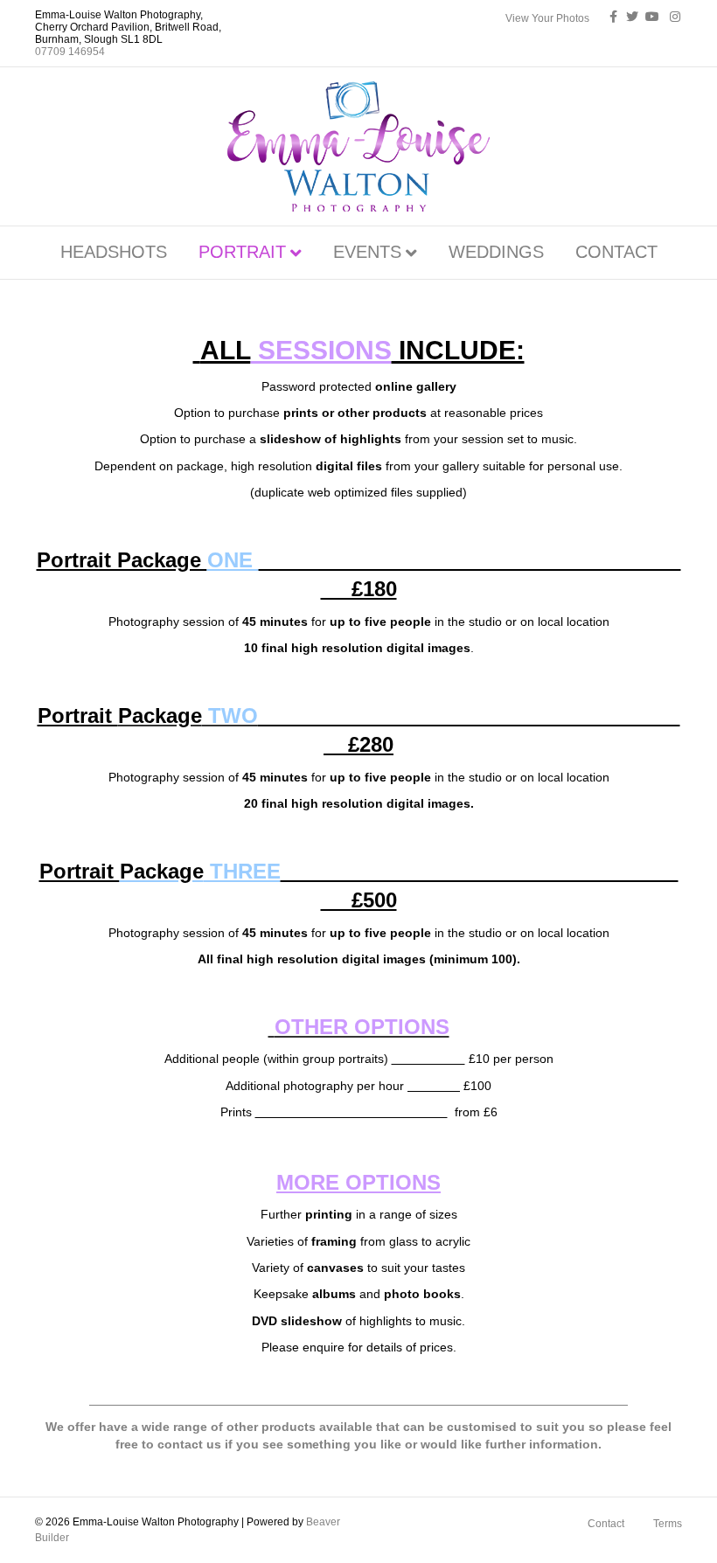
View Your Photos (547, 18)
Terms (667, 1524)
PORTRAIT (242, 251)
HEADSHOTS (113, 251)
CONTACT (616, 251)
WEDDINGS (496, 251)
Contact (606, 1524)
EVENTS (367, 251)
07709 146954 (70, 51)
